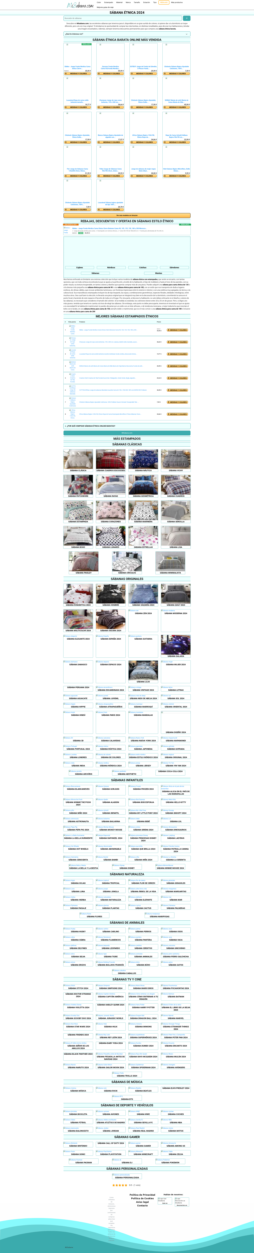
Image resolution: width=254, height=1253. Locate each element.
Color (99, 2)
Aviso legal (142, 1202)
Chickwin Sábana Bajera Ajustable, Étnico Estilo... (143, 101)
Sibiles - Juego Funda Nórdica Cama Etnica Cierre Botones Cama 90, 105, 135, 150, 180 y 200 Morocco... (109, 228)
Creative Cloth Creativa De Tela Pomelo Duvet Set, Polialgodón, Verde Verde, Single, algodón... (107, 378)
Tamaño (137, 2)
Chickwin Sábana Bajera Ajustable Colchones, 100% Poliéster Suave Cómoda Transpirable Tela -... (109, 402)
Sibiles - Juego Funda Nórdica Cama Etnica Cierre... (77, 67)
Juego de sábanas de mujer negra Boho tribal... (143, 170)
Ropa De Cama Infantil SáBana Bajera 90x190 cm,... (177, 136)
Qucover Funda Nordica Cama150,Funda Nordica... (110, 67)
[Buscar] (186, 18)
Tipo (155, 2)
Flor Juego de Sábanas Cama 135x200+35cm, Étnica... (77, 170)
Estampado (108, 2)
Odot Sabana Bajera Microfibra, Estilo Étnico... (176, 170)
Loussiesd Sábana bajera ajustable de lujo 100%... (110, 204)
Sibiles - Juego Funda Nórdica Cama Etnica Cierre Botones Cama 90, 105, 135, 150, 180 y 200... (108, 330)
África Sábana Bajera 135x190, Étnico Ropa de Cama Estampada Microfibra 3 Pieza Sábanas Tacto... (110, 414)
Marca (128, 2)
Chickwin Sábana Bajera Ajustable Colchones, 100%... (176, 67)
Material (119, 2)
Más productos (177, 2)
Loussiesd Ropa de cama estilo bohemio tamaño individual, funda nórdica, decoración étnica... (108, 354)
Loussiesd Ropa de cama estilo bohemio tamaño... (77, 101)
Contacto (142, 1205)
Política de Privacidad (142, 1194)
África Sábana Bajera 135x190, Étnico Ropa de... (143, 136)
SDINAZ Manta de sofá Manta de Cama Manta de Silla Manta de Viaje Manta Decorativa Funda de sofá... (111, 366)
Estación (146, 2)
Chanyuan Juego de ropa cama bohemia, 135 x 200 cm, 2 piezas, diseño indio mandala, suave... (108, 342)
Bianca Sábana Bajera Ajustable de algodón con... (110, 136)
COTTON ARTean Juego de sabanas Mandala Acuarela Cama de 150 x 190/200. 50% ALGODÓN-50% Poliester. (113, 390)
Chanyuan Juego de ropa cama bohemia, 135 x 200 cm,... (110, 101)
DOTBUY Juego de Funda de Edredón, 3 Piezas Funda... (143, 67)
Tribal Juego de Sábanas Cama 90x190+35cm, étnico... (110, 170)
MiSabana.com (127, 433)
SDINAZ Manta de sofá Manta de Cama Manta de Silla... (176, 101)
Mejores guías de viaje (105, 7)
